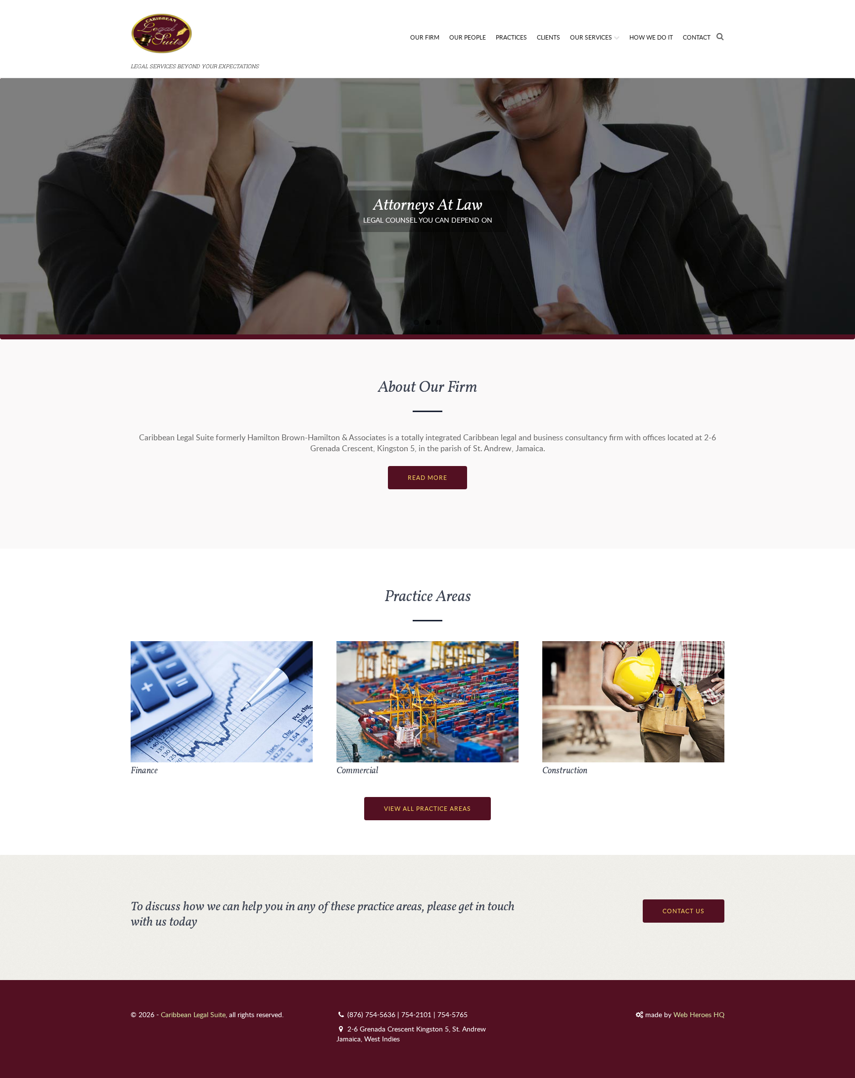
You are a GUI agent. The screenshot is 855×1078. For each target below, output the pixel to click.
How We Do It (651, 37)
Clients (548, 37)
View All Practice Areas (427, 808)
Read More (427, 477)
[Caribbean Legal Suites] (196, 54)
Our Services (591, 37)
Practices (511, 37)
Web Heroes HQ (698, 1014)
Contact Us (684, 911)
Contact (697, 37)
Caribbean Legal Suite (193, 1014)
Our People (467, 37)
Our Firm (424, 37)
